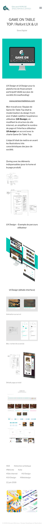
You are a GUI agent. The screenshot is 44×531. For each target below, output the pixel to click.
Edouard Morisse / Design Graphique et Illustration (25, 523)
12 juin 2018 (11, 482)
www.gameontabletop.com (22, 101)
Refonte (10, 470)
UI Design (27, 473)
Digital (24, 30)
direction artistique (23, 466)
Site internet (12, 473)
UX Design (11, 477)
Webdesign (26, 477)
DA (8, 466)
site (20, 470)
